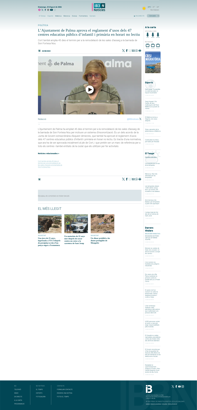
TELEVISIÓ (17, 389)
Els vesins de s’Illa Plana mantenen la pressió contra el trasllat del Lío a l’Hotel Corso (152, 278)
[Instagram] (48, 10)
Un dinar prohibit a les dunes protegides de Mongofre (100, 240)
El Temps (42, 16)
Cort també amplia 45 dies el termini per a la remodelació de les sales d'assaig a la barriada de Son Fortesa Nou (50, 164)
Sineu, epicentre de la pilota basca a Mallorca (153, 130)
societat (42, 235)
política (43, 25)
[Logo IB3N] (98, 7)
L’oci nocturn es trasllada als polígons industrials (152, 264)
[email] (133, 50)
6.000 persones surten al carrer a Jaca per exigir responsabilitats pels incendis (152, 324)
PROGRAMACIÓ (19, 404)
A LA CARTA (18, 400)
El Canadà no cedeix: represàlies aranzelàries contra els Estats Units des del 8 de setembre (152, 338)
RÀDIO (16, 393)
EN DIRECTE (18, 397)
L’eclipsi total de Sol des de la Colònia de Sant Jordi (151, 214)
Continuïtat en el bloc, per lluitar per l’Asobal (152, 141)
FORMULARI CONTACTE (65, 389)
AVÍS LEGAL (164, 403)
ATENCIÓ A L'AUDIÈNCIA (156, 403)
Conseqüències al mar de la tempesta (152, 164)
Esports (50, 16)
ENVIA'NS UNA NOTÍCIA (64, 393)
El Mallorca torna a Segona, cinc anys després (151, 119)
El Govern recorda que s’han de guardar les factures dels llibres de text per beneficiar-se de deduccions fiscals (152, 353)
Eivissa (74, 16)
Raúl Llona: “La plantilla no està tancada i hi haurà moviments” (152, 91)
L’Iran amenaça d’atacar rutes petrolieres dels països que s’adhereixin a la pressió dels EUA (152, 309)
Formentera (83, 16)
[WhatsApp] (136, 50)
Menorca (67, 16)
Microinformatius (152, 234)
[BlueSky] (55, 10)
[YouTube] (51, 10)
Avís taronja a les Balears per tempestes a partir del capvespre (152, 201)
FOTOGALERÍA (40, 397)
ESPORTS (39, 393)
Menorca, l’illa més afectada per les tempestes (151, 175)
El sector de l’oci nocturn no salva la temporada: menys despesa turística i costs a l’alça (151, 293)
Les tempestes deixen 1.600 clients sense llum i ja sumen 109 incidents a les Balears (152, 188)
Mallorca (58, 16)
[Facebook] (45, 10)
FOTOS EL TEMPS (63, 397)
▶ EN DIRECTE (139, 16)
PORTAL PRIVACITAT (172, 403)
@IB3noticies (133, 119)
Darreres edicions (151, 157)
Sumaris (92, 16)
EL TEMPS (39, 389)
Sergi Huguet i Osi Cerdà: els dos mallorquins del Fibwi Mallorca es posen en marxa (152, 105)
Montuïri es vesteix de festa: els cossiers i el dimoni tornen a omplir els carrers (152, 250)
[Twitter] (123, 50)
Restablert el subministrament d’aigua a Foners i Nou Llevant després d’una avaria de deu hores (152, 368)
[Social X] (42, 10)
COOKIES (148, 403)
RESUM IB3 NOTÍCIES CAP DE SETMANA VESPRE (152, 237)
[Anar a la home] (39, 10)
